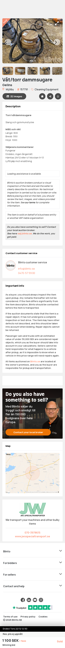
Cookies (42, 616)
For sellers (9, 574)
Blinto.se (35, 361)
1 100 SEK (10, 640)
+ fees (22, 640)
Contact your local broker (28, 432)
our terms (30, 202)
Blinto (6, 551)
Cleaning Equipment (46, 89)
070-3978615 (32, 532)
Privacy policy (28, 616)
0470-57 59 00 (26, 273)
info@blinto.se (26, 268)
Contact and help (13, 586)
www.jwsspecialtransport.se (32, 536)
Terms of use (10, 616)
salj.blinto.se (25, 233)
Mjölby (9, 89)
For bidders (10, 563)
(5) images (16, 96)
